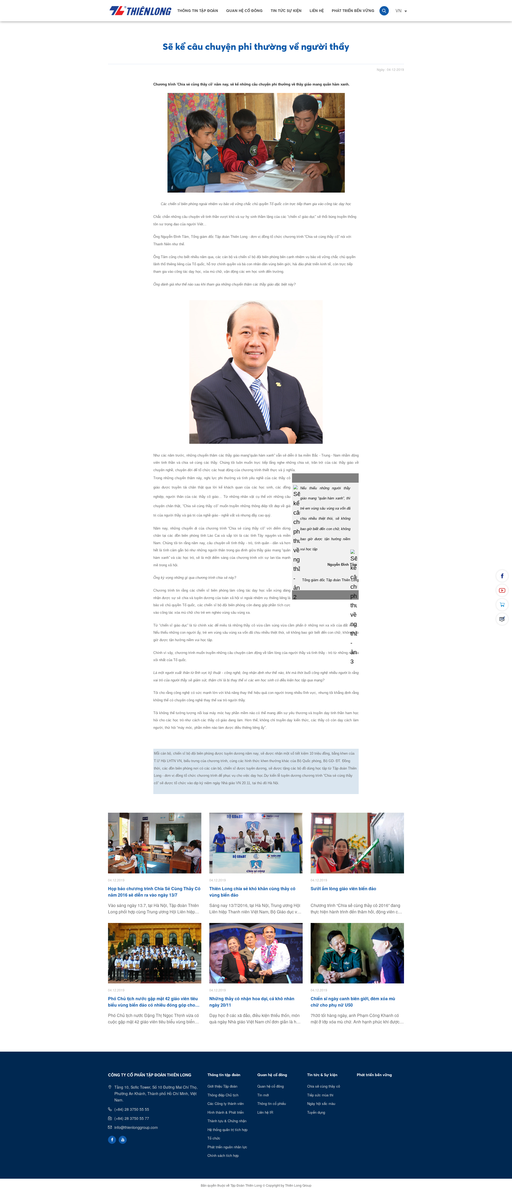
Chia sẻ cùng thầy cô (323, 1086)
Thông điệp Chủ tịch (222, 1094)
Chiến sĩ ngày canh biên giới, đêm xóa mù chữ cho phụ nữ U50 (353, 1001)
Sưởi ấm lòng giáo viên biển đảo (343, 888)
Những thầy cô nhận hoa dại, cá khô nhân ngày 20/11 (251, 1001)
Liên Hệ (317, 10)
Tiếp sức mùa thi (320, 1094)
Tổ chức (213, 1138)
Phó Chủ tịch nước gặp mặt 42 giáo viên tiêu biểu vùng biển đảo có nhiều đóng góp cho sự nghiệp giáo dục (153, 1001)
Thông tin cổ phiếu (271, 1103)
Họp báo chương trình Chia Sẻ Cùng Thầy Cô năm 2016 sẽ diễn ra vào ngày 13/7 (154, 891)
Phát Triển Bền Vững (353, 10)
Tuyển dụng (316, 1112)
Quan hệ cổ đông (244, 10)
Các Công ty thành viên (225, 1103)
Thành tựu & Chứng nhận (226, 1120)
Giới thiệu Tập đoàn (222, 1086)
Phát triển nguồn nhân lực (227, 1146)
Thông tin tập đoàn (197, 10)
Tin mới (263, 1094)
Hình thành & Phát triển (225, 1112)
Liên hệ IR (265, 1112)
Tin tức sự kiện (286, 10)
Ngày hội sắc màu (321, 1103)
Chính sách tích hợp (223, 1155)
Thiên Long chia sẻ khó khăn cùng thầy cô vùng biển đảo (252, 891)
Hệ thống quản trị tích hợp (227, 1129)
